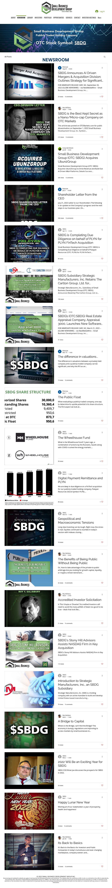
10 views (60, 866)
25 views (60, 96)
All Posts (8, 56)
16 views (60, 542)
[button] (105, 57)
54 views (60, 421)
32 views (60, 583)
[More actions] (103, 68)
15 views (60, 380)
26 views (60, 785)
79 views (60, 704)
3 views (60, 826)
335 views (61, 178)
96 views (60, 502)
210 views (61, 137)
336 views (61, 218)
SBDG (80, 42)
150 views (61, 299)
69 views (60, 259)
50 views (60, 461)
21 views (60, 623)
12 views (60, 745)
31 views (60, 340)
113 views (61, 664)
